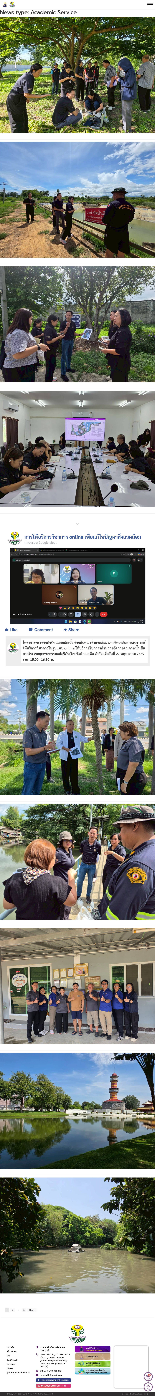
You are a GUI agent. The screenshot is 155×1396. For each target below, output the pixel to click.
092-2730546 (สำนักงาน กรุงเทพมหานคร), (53, 1359)
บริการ (10, 1368)
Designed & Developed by (134, 1394)
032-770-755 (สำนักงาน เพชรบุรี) (52, 1365)
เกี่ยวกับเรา (12, 1351)
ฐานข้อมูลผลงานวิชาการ (18, 1372)
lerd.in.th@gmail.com (51, 1375)
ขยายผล (11, 1364)
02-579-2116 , (48, 1354)
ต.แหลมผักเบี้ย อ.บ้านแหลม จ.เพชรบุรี (53, 1349)
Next (31, 1310)
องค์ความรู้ (12, 1360)
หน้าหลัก (11, 1347)
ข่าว (8, 1355)
